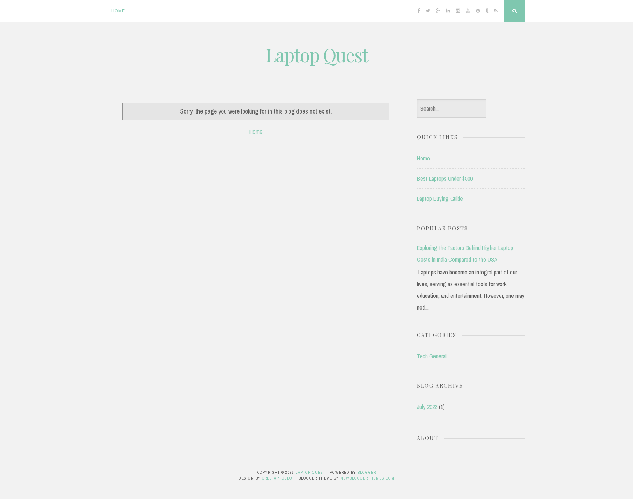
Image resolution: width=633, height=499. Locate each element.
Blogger (367, 472)
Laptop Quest (317, 54)
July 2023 (427, 407)
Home (118, 11)
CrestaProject (278, 478)
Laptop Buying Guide (440, 199)
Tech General (432, 356)
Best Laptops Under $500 (445, 178)
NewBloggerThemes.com (367, 478)
